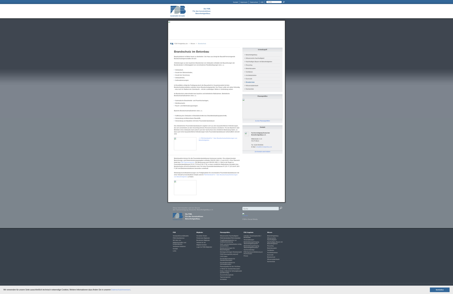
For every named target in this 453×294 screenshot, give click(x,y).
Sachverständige (249, 250)
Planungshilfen (225, 232)
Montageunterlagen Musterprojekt (231, 252)
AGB (261, 2)
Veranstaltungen (249, 240)
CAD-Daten (223, 256)
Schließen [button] (440, 290)
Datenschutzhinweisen (120, 290)
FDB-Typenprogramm (187, 162)
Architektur (223, 279)
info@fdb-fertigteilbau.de (264, 147)
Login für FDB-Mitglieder (204, 247)
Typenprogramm (225, 277)
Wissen (193, 43)
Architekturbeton (251, 75)
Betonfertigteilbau (251, 55)
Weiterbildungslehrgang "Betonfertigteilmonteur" (251, 246)
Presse (246, 256)
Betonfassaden (251, 68)
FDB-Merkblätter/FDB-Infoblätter (230, 238)
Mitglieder (199, 232)
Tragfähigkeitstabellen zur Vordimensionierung (228, 241)
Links (174, 251)
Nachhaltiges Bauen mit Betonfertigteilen (259, 62)
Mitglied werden (201, 245)
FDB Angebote (248, 232)
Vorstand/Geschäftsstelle (181, 236)
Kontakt (235, 2)
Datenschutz (254, 2)
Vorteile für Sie (201, 242)
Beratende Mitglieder (203, 240)
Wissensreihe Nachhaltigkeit (255, 58)
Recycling (249, 65)
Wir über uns (177, 240)
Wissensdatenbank (252, 85)
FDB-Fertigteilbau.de (181, 43)
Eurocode (249, 79)
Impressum (243, 2)
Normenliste (250, 89)
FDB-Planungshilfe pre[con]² (229, 254)
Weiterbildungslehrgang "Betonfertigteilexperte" (251, 242)
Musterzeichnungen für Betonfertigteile (227, 249)
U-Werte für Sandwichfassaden (230, 269)
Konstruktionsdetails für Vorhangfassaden (227, 263)
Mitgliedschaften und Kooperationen (179, 243)
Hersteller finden (201, 236)
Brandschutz (271, 257)
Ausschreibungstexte (226, 275)
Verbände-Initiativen (179, 246)
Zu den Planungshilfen (262, 121)
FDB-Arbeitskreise (179, 238)
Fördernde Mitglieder (203, 238)
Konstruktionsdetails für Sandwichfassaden (227, 259)
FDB (174, 232)
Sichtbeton (249, 72)
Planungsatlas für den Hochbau (230, 266)
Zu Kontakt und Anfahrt (262, 151)
